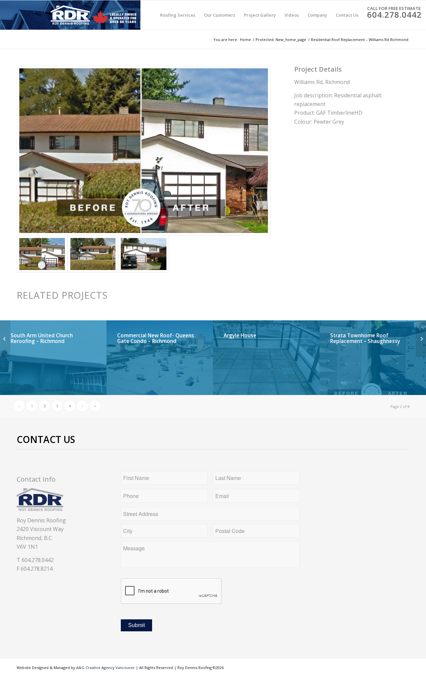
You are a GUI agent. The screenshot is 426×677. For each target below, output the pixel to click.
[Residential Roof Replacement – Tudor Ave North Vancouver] (5, 338)
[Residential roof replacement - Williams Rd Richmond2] (93, 254)
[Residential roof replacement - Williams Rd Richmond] (143, 254)
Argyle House (240, 335)
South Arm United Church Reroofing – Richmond (42, 338)
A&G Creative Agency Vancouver (105, 667)
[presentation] (171, 591)
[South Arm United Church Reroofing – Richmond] (421, 338)
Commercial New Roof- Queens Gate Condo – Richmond (155, 338)
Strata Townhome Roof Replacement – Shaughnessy (365, 338)
